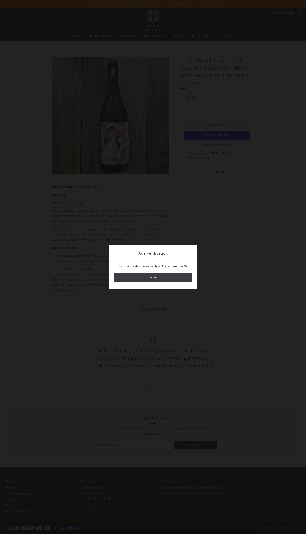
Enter (153, 277)
